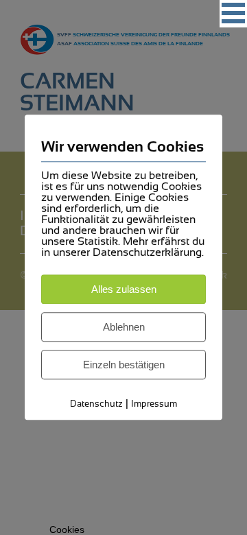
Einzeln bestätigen (124, 364)
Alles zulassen (123, 289)
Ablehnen (124, 327)
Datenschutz (96, 404)
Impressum (154, 404)
